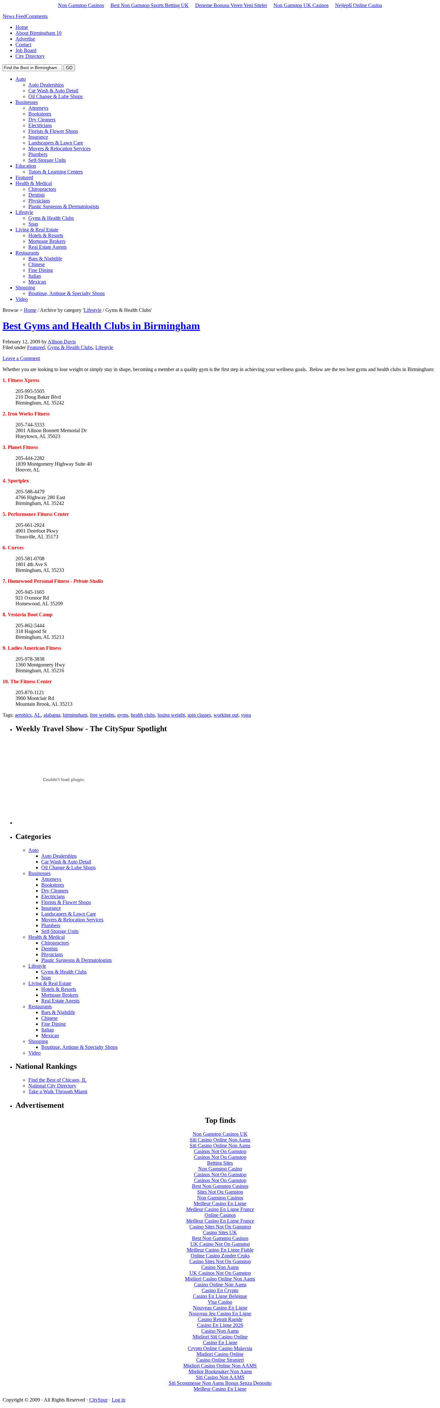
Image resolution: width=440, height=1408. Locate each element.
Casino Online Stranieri (220, 1360)
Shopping (25, 287)
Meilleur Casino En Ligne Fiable (220, 1250)
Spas (33, 224)
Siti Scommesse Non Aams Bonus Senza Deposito (220, 1383)
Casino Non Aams (220, 1267)
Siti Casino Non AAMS (220, 1377)
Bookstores (39, 114)
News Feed (14, 16)
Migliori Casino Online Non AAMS (220, 1365)
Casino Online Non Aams (220, 1284)
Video (21, 299)
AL (37, 715)
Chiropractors (42, 189)
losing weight (171, 715)
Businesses (26, 102)
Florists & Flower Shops (53, 131)
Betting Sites (220, 1163)
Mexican (37, 281)
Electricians (40, 125)
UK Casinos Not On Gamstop (220, 1273)
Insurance (38, 137)
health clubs (143, 715)
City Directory (30, 56)
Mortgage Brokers (46, 241)
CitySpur (98, 1400)
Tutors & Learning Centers (55, 171)
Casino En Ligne (220, 1342)
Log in (118, 1400)
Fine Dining (40, 270)
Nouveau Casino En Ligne (220, 1307)
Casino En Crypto (220, 1290)
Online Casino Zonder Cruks (220, 1255)
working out (226, 715)
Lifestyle (24, 212)
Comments (37, 16)
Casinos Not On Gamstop (220, 1151)
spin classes (199, 715)
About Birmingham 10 (38, 33)
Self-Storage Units (47, 160)
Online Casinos (220, 1215)
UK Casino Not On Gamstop (220, 1244)
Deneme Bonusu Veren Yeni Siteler (231, 5)
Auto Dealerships (46, 85)
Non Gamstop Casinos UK (220, 1134)
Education (25, 166)
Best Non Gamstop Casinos (220, 1186)
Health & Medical (33, 183)
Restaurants (27, 253)
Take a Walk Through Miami (57, 1091)
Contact (23, 44)
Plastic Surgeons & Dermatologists (63, 206)
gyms (122, 715)
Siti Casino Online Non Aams (220, 1139)
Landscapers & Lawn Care (55, 142)
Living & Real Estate (36, 229)
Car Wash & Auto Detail (53, 90)
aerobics (23, 715)
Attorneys (38, 108)
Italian (34, 276)
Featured (24, 177)
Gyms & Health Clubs (51, 218)
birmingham (75, 715)
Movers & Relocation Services (59, 148)
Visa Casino (220, 1302)
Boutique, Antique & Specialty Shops (66, 293)
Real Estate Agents (47, 247)
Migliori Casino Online (220, 1354)
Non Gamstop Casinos (81, 5)
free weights (102, 715)
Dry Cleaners (41, 119)
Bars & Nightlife (45, 258)
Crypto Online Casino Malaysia (220, 1348)
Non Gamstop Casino (220, 1168)
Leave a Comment (21, 358)
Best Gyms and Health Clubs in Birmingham (101, 325)
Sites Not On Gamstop (220, 1192)
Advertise (25, 39)
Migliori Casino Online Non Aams (220, 1279)
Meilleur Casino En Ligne (220, 1203)
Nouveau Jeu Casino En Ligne (220, 1313)
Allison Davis (62, 341)
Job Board (25, 50)
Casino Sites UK (220, 1232)
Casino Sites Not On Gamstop (220, 1226)
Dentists (36, 195)
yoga (246, 715)
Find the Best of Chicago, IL (57, 1080)
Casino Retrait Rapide (220, 1319)
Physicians (39, 200)
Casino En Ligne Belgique (220, 1296)
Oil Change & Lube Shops (55, 96)
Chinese (36, 264)
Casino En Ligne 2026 (220, 1325)
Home (21, 27)
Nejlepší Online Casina (358, 5)
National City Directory (52, 1085)
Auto (20, 79)
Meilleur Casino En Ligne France (220, 1209)
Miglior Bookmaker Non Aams (220, 1371)
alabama (51, 715)
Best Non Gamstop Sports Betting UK (149, 5)
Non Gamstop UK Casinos (301, 5)
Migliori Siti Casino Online (220, 1336)
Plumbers (37, 154)
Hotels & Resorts (45, 235)
